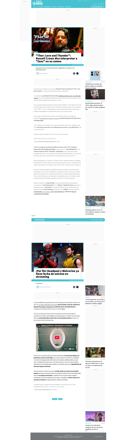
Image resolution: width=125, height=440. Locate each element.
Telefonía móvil (88, 82)
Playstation (88, 359)
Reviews (54, 6)
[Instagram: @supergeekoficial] (101, 4)
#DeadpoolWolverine (66, 384)
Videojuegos (47, 6)
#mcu (60, 399)
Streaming (68, 6)
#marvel (55, 399)
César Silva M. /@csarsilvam (45, 287)
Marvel (35, 52)
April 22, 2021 (57, 141)
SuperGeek (70, 435)
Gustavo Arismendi (43, 73)
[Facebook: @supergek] (99, 4)
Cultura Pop (61, 6)
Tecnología (40, 6)
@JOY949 (38, 138)
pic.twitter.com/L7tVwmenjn (56, 387)
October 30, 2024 (53, 389)
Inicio (34, 6)
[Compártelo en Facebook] (74, 73)
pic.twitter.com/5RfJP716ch (48, 138)
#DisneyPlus (45, 387)
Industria (87, 297)
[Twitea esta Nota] (77, 73)
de (49, 118)
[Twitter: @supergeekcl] (103, 4)
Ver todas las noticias (97, 220)
